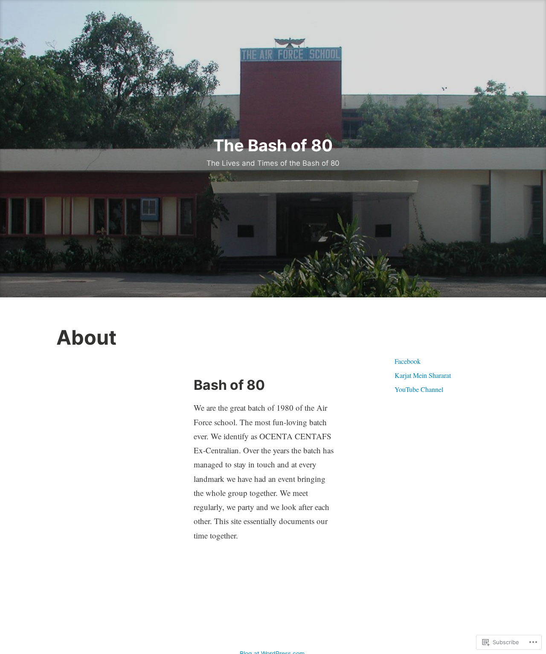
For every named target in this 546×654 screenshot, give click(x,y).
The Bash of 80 (273, 145)
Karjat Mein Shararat (423, 375)
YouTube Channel (419, 389)
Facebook (408, 361)
